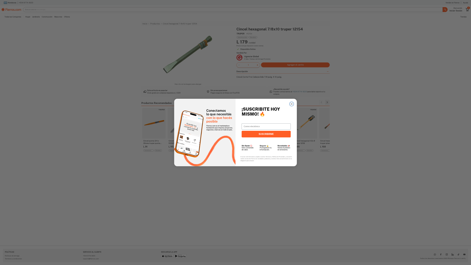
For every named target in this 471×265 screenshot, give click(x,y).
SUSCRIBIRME (266, 134)
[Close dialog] (291, 104)
